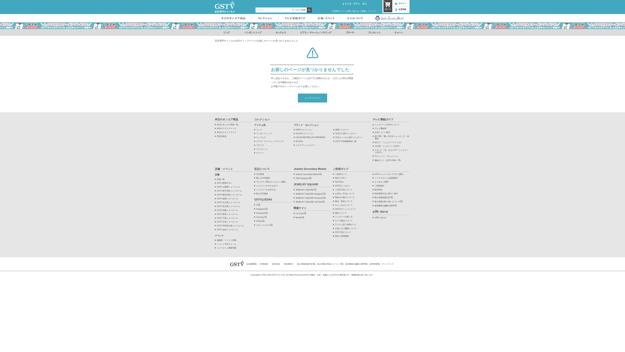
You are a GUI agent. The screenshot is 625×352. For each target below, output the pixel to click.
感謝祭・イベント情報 (226, 240)
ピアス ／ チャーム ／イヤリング (315, 32)
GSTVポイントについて (345, 209)
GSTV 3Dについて (343, 232)
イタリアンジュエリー (305, 145)
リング (226, 32)
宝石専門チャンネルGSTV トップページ (235, 40)
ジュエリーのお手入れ (266, 190)
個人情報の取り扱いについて (387, 201)
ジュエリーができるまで (267, 186)
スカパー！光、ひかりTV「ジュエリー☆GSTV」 (391, 151)
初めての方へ (341, 178)
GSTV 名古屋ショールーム (228, 206)
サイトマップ (388, 264)
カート (388, 6)
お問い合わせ (352, 11)
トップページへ (312, 98)
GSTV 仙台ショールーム (227, 230)
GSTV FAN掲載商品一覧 (345, 141)
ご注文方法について (344, 190)
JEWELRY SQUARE (305, 190)
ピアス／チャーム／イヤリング (270, 141)
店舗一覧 (221, 179)
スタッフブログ (263, 225)
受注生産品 (222, 136)
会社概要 (250, 264)
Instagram (260, 209)
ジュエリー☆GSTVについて (387, 125)
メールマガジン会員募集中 (386, 178)
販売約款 (378, 190)
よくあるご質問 (381, 182)
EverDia (299, 141)
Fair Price (339, 182)
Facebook (260, 213)
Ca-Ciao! (300, 213)
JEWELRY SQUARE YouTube (309, 202)
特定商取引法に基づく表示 (386, 194)
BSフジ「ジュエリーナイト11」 (389, 142)
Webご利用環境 (342, 236)
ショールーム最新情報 (226, 248)
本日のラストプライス (226, 132)
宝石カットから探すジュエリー (349, 137)
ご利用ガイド (337, 11)
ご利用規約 (379, 186)
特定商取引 (288, 264)
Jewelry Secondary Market (307, 174)
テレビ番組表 (380, 128)
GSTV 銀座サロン (224, 183)
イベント (372, 11)
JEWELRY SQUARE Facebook (309, 198)
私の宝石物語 (262, 194)
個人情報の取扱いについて (329, 264)
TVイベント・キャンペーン (387, 156)
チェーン (399, 32)
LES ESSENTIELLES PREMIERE (310, 137)
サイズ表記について (344, 221)
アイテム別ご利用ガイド (345, 225)
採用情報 (373, 264)
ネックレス (281, 32)
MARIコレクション (304, 130)
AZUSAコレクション (305, 133)
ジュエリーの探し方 (344, 217)
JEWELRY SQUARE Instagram (309, 194)
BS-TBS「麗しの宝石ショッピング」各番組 (392, 137)
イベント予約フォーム (226, 244)
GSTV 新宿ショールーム (227, 214)
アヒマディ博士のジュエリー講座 (270, 182)
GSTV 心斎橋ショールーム (228, 187)
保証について (341, 213)
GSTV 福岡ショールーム (227, 199)
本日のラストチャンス (226, 128)
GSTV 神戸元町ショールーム (229, 191)
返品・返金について (344, 201)
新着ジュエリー (342, 130)
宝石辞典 (260, 174)
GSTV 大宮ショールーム (227, 222)
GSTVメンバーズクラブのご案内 (389, 174)
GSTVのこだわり (342, 186)
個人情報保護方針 (382, 197)
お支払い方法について (344, 194)
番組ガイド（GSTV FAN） (386, 160)
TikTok (259, 221)
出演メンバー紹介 (382, 132)
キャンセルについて (344, 205)
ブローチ (350, 32)
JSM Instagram (302, 178)
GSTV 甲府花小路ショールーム (230, 226)
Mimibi (298, 217)
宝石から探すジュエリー (346, 133)
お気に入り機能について (345, 228)
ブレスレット (374, 32)
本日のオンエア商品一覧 (227, 125)
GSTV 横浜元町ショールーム (229, 195)
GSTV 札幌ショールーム (227, 210)
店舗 (363, 11)
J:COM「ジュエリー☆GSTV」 (388, 146)
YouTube (260, 217)
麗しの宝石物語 (263, 178)
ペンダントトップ (253, 32)
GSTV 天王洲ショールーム (228, 202)
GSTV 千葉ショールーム (227, 218)
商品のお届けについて (344, 197)
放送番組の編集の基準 (384, 206)
